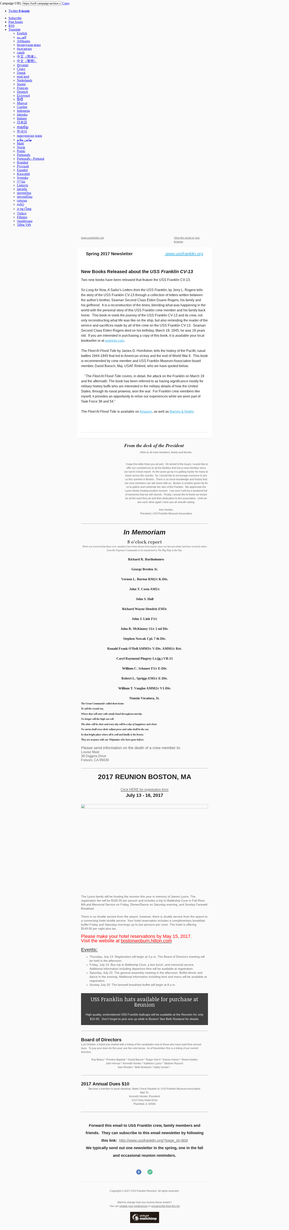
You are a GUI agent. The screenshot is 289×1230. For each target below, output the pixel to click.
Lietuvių (22, 185)
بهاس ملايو (24, 139)
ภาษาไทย (24, 209)
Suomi (21, 84)
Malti (20, 143)
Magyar (22, 103)
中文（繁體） (27, 61)
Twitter (19, 11)
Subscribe (15, 18)
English (22, 33)
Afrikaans (23, 41)
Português (23, 155)
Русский (23, 166)
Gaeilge (22, 107)
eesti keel (23, 76)
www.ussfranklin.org (92, 237)
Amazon (146, 411)
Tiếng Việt (24, 224)
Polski (21, 151)
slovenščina (24, 196)
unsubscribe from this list (165, 1206)
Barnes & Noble (182, 411)
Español (22, 170)
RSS (11, 25)
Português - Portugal (30, 158)
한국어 (22, 131)
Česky (21, 69)
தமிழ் (20, 204)
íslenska (22, 114)
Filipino (22, 217)
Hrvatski (22, 65)
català (21, 52)
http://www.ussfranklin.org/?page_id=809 (153, 1140)
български (24, 48)
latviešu (22, 189)
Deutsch (22, 92)
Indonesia (23, 111)
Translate (14, 29)
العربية (21, 37)
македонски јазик (29, 135)
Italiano (22, 118)
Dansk (21, 73)
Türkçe (21, 213)
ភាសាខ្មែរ (22, 127)
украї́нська (24, 221)
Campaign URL (10, 3)
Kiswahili (23, 174)
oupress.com (114, 340)
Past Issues (15, 22)
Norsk (21, 147)
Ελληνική (23, 95)
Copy (66, 3)
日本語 (22, 122)
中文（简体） (27, 56)
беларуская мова (29, 45)
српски (22, 200)
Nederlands (24, 80)
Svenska (22, 177)
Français (22, 88)
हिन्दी (20, 99)
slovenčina (24, 193)
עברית (21, 181)
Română (22, 162)
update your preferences (134, 1206)
